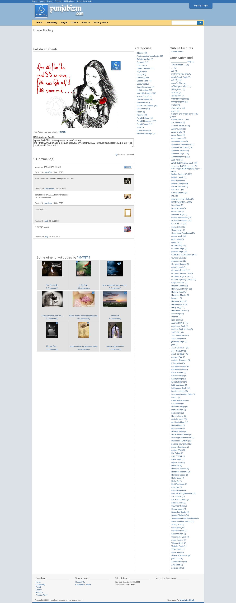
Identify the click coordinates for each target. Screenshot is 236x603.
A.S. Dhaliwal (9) (178, 123)
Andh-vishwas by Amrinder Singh (83, 346)
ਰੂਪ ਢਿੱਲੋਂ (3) (175, 105)
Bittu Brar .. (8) (177, 190)
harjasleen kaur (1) (179, 283)
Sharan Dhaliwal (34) (180, 515)
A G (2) (174, 71)
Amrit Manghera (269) (180, 157)
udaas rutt (115, 316)
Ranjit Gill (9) (176, 466)
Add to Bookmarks (84, 1)
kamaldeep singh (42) (180, 366)
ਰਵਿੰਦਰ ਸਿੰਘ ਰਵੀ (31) (179, 102)
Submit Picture (177, 52)
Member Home (46, 1)
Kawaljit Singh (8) (178, 379)
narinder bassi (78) (179, 419)
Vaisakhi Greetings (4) (146, 133)
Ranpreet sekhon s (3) (180, 472)
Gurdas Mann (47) (144, 81)
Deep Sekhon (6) (178, 208)
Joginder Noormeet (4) (180, 360)
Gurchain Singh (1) (179, 249)
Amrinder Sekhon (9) (180, 151)
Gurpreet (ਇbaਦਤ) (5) (180, 270)
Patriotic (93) (142, 115)
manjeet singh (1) (178, 410)
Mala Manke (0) (143, 102)
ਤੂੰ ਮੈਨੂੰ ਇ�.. (83, 285)
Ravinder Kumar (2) (179, 475)
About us (85, 22)
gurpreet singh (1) (178, 267)
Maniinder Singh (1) (179, 407)
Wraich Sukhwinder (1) (181, 555)
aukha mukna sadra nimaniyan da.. (83, 316)
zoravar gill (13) (178, 568)
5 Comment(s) (84, 288)
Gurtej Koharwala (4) (145, 87)
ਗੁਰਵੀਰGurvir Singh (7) (180, 77)
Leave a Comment (126, 155)
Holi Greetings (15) (145, 90)
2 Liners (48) (142, 53)
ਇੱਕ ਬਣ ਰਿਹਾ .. (52, 346)
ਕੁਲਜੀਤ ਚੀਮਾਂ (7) (177, 96)
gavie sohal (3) (177, 239)
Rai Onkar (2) (177, 453)
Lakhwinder (49, 189)
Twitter (88, 585)
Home (34, 1)
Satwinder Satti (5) (179, 506)
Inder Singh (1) (177, 314)
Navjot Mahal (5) (178, 425)
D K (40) (174, 196)
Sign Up (197, 5)
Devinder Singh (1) (179, 214)
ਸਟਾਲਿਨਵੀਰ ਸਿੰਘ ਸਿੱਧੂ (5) (181, 74)
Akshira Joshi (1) (178, 129)
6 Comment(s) (115, 319)
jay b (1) (174, 345)
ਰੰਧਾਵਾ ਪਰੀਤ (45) (178, 108)
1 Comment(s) (52, 319)
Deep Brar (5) (177, 205)
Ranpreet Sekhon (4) (180, 469)
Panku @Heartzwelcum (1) (182, 438)
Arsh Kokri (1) (177, 160)
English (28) (142, 71)
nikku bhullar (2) (178, 428)
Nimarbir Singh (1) (179, 431)
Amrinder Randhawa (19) (181, 147)
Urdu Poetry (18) (144, 130)
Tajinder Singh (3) (178, 543)
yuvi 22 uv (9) (177, 559)
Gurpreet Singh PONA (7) (182, 276)
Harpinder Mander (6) (180, 295)
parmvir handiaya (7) (180, 447)
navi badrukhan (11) (179, 422)
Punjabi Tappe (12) (144, 124)
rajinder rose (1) (178, 462)
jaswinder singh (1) (179, 342)
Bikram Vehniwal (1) (179, 186)
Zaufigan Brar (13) (179, 562)
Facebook (79, 585)
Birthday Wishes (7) (145, 59)
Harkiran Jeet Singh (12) (181, 289)
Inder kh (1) (176, 317)
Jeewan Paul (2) (178, 357)
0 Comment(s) (115, 349)
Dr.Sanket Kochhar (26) (181, 221)
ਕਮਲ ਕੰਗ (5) (176, 93)
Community (51, 22)
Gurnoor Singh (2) (179, 258)
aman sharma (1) (178, 138)
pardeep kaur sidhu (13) (181, 444)
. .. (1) (173, 68)
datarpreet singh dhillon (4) (182, 199)
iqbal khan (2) (177, 320)
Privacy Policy (101, 22)
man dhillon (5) (177, 404)
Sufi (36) (140, 127)
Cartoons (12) (142, 62)
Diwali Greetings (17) (145, 68)
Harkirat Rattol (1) (178, 292)
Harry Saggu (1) (178, 307)
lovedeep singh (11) (179, 391)
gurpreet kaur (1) (178, 261)
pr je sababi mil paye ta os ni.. (115, 285)
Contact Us (80, 582)
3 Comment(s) (52, 288)
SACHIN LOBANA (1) (180, 500)
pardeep (48, 203)
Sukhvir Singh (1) (178, 534)
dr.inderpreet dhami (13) (181, 218)
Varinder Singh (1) (178, 546)
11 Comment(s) (83, 319)
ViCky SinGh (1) (178, 549)
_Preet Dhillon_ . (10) (180, 65)
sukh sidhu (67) (178, 528)
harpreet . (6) (176, 298)
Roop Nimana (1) (178, 490)
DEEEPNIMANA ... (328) (181, 202)
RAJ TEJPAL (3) (178, 456)
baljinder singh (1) (178, 177)
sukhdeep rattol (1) (179, 531)
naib (46, 221)
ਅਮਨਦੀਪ (62, 132)
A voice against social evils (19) (150, 56)
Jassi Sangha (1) (178, 338)
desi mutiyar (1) (178, 211)
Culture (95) (142, 65)
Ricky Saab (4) (177, 478)
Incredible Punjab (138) (146, 93)
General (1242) (143, 78)
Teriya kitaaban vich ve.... (52, 316)
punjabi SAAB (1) (178, 450)
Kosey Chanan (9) (144, 96)
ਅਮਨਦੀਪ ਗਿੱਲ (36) (178, 83)
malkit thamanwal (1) (180, 400)
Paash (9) (141, 112)
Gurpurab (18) (143, 84)
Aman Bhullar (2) (178, 132)
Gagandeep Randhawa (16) (183, 233)
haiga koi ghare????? (115, 346)
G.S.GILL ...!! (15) (178, 224)
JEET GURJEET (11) (180, 348)
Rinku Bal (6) (176, 481)
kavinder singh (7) (179, 376)
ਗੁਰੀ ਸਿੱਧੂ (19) (176, 80)
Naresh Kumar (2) (179, 416)
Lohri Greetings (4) (145, 99)
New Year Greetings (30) (147, 106)
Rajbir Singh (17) (178, 459)
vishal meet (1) (177, 552)
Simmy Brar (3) (177, 524)
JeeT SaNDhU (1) (179, 351)
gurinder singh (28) (179, 252)
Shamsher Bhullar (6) (180, 512)
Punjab (64, 22)
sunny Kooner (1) (178, 540)
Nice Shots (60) (143, 109)
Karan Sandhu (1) (178, 373)
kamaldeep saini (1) (179, 369)
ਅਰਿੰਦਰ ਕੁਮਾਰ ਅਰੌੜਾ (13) (181, 86)
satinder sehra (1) (178, 503)
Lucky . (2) (176, 397)
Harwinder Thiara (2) (180, 311)
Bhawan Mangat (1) (179, 183)
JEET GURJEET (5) (179, 354)
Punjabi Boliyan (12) (145, 118)
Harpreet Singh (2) (179, 301)
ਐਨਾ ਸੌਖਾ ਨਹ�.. (52, 285)
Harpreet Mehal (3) (179, 304)
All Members (69, 1)
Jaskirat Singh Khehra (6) (182, 329)
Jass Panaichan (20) (180, 335)
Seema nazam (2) (178, 509)
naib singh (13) (177, 413)
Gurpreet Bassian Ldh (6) (182, 273)
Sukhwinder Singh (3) (180, 537)
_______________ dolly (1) (182, 62)
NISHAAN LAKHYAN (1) (181, 435)
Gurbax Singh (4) (178, 245)
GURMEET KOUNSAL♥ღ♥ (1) (184, 255)
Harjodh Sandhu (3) (179, 286)
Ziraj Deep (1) (177, 565)
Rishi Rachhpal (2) (179, 484)
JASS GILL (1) (177, 332)
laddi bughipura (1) (179, 385)
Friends (58, 1)
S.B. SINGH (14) (178, 497)
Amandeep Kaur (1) (179, 141)
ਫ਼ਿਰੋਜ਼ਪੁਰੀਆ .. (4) (178, 90)
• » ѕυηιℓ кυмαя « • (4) (180, 126)
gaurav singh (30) (178, 236)
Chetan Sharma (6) (179, 193)
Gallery (74, 22)
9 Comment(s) (115, 288)
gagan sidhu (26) (178, 227)
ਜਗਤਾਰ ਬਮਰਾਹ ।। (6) (180, 119)
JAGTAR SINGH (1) (179, 323)
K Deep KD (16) (178, 363)
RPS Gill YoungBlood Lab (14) (183, 493)
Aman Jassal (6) (178, 135)
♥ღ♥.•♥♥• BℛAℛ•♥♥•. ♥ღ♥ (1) (184, 166)
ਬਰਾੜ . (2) (175, 111)
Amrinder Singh (187, 600)
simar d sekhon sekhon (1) (182, 521)
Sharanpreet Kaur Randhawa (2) (185, 518)
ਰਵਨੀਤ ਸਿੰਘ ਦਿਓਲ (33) (180, 99)
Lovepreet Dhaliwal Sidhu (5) (183, 394)
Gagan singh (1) (178, 230)
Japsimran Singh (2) (179, 326)
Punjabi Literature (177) (146, 121)
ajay (46, 237)
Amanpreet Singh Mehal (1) (182, 144)
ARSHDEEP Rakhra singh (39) (184, 163)
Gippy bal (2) (176, 242)
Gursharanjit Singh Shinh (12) (183, 280)
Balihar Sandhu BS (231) (181, 174)
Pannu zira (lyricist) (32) (181, 441)
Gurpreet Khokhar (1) (180, 264)
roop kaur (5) (176, 487)
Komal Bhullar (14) (179, 382)
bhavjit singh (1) (178, 180)
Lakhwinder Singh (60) (180, 388)
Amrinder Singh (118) (180, 154)
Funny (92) (141, 75)
